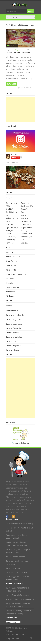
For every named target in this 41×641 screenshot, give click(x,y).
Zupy (22, 243)
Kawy (22, 209)
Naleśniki (24, 218)
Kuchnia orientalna (14, 337)
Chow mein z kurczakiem (16, 572)
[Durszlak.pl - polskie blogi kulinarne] (20, 443)
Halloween (10, 278)
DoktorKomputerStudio (16, 634)
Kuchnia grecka (12, 332)
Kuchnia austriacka (14, 324)
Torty (8, 243)
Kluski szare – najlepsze (24, 599)
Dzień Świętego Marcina (16, 274)
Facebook (7, 516)
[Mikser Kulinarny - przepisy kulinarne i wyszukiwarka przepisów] (20, 440)
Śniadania (10, 239)
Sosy (22, 239)
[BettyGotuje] (19, 6)
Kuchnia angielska (13, 319)
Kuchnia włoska (12, 350)
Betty (16, 50)
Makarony (10, 218)
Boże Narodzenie (13, 256)
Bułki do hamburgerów (15, 556)
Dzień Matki (11, 270)
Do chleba (24, 206)
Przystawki (25, 227)
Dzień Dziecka (11, 261)
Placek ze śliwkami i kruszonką (18, 52)
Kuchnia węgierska (13, 345)
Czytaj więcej (11, 84)
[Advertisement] (20, 109)
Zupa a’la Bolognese (20, 595)
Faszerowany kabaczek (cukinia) (19, 523)
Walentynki (10, 291)
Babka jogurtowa (13, 568)
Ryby (8, 230)
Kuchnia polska (12, 341)
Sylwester (10, 283)
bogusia (9, 599)
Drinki (8, 209)
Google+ (10, 516)
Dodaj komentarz (27, 88)
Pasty (8, 221)
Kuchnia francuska (13, 328)
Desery (23, 203)
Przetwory (24, 224)
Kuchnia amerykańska (15, 315)
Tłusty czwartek (12, 287)
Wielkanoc (10, 296)
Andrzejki (10, 252)
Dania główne (13, 46)
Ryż (21, 230)
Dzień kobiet (11, 265)
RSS (13, 516)
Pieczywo (24, 221)
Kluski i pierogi (12, 212)
